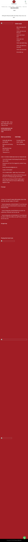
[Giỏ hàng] (26, 2)
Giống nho (18, 6)
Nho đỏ (25, 6)
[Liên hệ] (24, 537)
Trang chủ (4, 6)
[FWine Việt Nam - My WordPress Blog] (14, 2)
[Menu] (2, 2)
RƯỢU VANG (11, 6)
